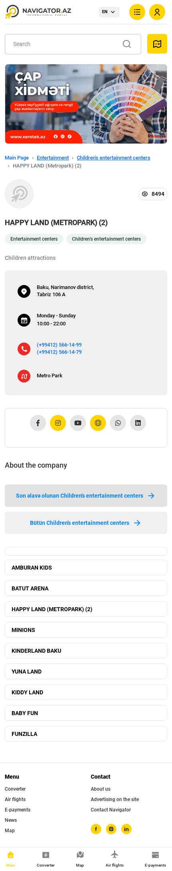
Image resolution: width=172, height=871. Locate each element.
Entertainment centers (34, 239)
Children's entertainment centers (113, 158)
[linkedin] (126, 829)
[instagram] (111, 829)
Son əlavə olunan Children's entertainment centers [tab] (79, 495)
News (11, 820)
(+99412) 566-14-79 (59, 352)
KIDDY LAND (27, 692)
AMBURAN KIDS (32, 567)
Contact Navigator (111, 810)
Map (10, 830)
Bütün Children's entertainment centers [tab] (79, 523)
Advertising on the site (115, 799)
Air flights (15, 799)
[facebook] (96, 829)
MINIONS (23, 630)
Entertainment (53, 158)
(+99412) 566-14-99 (59, 345)
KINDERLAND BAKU (36, 651)
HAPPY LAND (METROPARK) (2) (52, 609)
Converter (15, 789)
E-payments (17, 810)
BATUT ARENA (30, 588)
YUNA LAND (27, 671)
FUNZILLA (24, 734)
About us (100, 789)
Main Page (17, 158)
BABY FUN (25, 713)
